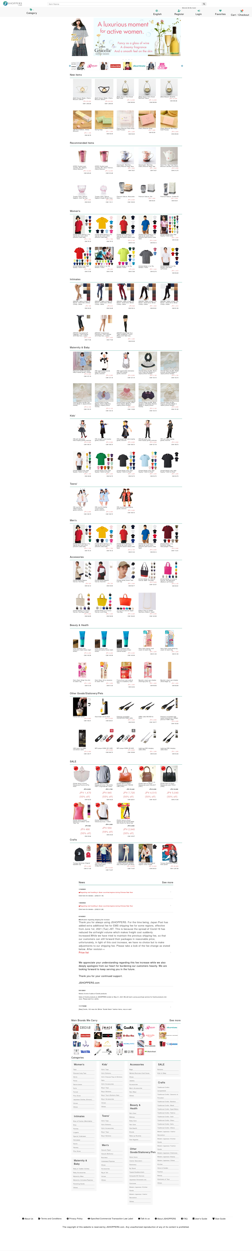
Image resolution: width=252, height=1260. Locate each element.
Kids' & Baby (162, 1073)
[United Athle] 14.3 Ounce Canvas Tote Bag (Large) (81, 611)
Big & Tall (104, 1172)
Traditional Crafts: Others (166, 1128)
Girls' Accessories (107, 1084)
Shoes (103, 1165)
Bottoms (160, 1069)
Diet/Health (133, 1128)
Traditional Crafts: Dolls (166, 1124)
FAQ (185, 1218)
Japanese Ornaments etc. (138, 1180)
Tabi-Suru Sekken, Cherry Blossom (81, 130)
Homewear (76, 1140)
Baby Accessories (79, 1172)
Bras (74, 1125)
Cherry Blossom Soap (145, 128)
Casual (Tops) (106, 1150)
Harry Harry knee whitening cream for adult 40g (168, 649)
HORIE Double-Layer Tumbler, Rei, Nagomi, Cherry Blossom (80, 167)
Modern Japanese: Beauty (166, 1157)
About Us (28, 1218)
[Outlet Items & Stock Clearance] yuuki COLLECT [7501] (147, 785)
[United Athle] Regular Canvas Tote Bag (80, 581)
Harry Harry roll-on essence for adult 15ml (103, 680)
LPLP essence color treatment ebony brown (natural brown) (124, 650)
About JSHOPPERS (166, 1218)
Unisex (75, 1103)
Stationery (132, 1164)
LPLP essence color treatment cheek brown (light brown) (82, 650)
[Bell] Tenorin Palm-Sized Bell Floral (125, 97)
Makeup (132, 1117)
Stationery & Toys (164, 1179)
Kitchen (160, 1164)
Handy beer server (79, 717)
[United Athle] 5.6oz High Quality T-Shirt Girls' (168, 235)
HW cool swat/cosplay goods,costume (167, 439)
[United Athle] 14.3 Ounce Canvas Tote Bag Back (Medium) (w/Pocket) (168, 580)
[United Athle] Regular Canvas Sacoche (102, 581)
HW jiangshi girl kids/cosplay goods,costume (126, 439)
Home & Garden (163, 1168)
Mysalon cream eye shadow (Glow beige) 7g (169, 680)
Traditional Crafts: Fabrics (166, 1113)
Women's (79, 1064)
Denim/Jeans (77, 1084)
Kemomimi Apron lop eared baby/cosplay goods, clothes (82, 371)
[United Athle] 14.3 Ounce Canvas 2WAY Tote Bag (147, 579)
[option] (126, 37)
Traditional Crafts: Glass (166, 1120)
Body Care (133, 1121)
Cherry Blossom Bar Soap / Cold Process (169, 129)
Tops (75, 1069)
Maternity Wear (78, 1176)
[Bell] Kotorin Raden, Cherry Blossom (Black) (104, 98)
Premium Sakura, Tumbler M (169, 196)
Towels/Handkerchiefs (136, 1172)
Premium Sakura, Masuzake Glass (126, 197)
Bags (131, 1069)
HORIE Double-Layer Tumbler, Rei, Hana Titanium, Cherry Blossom (104, 167)
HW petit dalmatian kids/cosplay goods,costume (82, 439)
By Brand (132, 1168)
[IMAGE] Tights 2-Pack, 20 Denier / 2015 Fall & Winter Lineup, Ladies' (81, 302)
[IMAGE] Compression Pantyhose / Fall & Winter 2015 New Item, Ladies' (103, 334)
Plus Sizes (77, 1096)
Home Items (133, 1157)
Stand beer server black (102, 717)
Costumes (132, 1183)
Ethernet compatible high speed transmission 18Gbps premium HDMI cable (169, 718)
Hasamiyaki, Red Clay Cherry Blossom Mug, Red (147, 165)
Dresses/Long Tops (79, 1073)
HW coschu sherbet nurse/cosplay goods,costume (101, 508)
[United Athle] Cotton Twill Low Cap (125, 581)
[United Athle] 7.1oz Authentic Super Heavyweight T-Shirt (166, 545)
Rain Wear (132, 1092)
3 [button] (129, 59)
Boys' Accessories (107, 1099)
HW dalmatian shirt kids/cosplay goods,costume (148, 439)
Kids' (105, 1064)
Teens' (105, 1115)
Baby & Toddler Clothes (81, 1169)
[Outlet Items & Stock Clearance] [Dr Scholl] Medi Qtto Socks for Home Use (125, 821)
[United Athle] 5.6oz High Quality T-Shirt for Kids (81, 471)
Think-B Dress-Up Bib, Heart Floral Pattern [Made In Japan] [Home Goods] (126, 403)
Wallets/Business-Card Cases (139, 1073)
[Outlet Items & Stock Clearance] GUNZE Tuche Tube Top (81, 821)
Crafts (161, 1082)
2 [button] (126, 59)
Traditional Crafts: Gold (165, 1117)
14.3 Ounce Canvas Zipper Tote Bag (125, 611)
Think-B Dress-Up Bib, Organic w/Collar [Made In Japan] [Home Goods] (168, 403)
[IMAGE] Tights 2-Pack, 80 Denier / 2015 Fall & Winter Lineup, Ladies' (125, 302)
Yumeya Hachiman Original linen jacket (168, 863)
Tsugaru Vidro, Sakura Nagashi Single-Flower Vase (104, 197)
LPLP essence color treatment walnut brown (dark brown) (104, 650)
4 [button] (132, 59)
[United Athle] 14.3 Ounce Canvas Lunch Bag (103, 611)
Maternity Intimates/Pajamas (83, 1180)
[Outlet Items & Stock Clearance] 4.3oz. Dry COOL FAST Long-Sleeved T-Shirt (104, 785)
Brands (131, 1132)
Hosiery (75, 1147)
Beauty (160, 1175)
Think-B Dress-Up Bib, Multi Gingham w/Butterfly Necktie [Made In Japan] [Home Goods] (148, 404)
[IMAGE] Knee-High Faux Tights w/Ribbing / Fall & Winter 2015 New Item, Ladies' (125, 335)
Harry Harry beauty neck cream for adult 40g (146, 649)
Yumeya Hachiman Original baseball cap (81, 863)
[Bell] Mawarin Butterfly (167, 97)
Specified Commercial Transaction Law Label (111, 1218)
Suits (75, 1088)
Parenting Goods (79, 1184)
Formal (75, 1092)
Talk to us (145, 1218)
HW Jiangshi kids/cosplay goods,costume (103, 439)
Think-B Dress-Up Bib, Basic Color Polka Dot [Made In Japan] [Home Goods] (148, 372)
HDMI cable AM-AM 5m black (146, 717)
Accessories (105, 1169)
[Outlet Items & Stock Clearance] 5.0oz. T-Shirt (103, 820)
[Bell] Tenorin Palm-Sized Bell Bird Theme (147, 97)
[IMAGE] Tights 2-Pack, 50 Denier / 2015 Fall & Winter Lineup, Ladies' (103, 302)
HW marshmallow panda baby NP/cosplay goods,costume (102, 372)
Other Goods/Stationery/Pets (143, 1150)
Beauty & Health (135, 1106)
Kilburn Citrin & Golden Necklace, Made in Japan (147, 611)
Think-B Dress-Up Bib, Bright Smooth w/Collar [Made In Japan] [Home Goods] (169, 372)
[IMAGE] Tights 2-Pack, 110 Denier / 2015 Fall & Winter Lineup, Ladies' (148, 302)
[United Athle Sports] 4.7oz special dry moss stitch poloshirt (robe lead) (81, 235)
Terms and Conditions (51, 1218)
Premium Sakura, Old (145, 196)
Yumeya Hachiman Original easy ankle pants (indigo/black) (103, 864)
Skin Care (132, 1113)
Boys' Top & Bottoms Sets (110, 1095)
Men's (105, 1145)
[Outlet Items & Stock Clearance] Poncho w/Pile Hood (81, 785)
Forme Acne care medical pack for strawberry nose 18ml (125, 681)
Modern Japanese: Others (166, 1160)
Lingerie (76, 1132)
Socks (75, 1144)
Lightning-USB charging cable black (167, 749)
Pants (75, 1081)
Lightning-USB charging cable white (146, 749)
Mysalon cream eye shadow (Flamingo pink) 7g (147, 680)
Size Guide (220, 1218)
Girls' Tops (105, 1069)
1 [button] (123, 59)
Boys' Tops (105, 1088)
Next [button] (182, 66)
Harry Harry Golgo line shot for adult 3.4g (81, 680)
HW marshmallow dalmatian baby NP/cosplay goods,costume (125, 372)
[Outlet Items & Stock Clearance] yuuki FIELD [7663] (167, 785)
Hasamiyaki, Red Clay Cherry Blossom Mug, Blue (125, 165)
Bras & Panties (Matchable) (82, 1121)
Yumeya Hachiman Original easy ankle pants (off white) (125, 863)
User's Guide (200, 1218)
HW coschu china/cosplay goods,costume (125, 507)
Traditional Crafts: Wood (166, 1105)
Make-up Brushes (135, 1136)
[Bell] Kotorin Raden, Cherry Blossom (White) (82, 98)
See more (167, 882)
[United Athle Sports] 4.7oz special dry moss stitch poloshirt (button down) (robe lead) (126, 236)
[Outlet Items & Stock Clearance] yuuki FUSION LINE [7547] (125, 785)
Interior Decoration (135, 1161)
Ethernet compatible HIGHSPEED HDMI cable (125, 717)
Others (75, 1107)
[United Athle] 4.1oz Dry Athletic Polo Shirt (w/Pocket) (168, 267)
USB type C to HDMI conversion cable (79, 749)
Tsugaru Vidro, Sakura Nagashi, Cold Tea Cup (80, 197)
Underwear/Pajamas (108, 1161)
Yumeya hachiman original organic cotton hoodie (147, 863)
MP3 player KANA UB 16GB (104, 748)
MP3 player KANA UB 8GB (125, 748)
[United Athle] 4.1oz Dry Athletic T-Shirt (102, 266)
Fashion (160, 1172)
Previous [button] (70, 66)
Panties (75, 1129)
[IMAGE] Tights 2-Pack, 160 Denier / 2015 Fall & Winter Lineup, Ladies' (169, 302)
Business (104, 1157)
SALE (161, 1064)
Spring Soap (99, 130)
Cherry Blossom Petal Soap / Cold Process (126, 129)
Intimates (79, 1116)
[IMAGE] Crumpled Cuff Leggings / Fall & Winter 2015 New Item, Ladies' (80, 334)
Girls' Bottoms (106, 1073)
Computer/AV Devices (136, 1176)
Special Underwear (79, 1136)
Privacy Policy (76, 1218)
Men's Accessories (135, 1088)
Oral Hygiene (133, 1139)
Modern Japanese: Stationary (167, 1153)
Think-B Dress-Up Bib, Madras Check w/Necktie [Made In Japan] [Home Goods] (103, 404)
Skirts (75, 1077)
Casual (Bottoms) (107, 1154)
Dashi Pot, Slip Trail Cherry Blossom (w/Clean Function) (169, 165)
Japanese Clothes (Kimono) (82, 1099)
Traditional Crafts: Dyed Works (168, 1109)
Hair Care (132, 1124)
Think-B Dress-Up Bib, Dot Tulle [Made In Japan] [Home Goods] (82, 403)
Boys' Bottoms (106, 1091)
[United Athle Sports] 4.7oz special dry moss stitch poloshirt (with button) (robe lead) (147, 236)
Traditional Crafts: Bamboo (167, 1101)
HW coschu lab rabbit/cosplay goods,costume (78, 508)
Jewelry (132, 1081)
